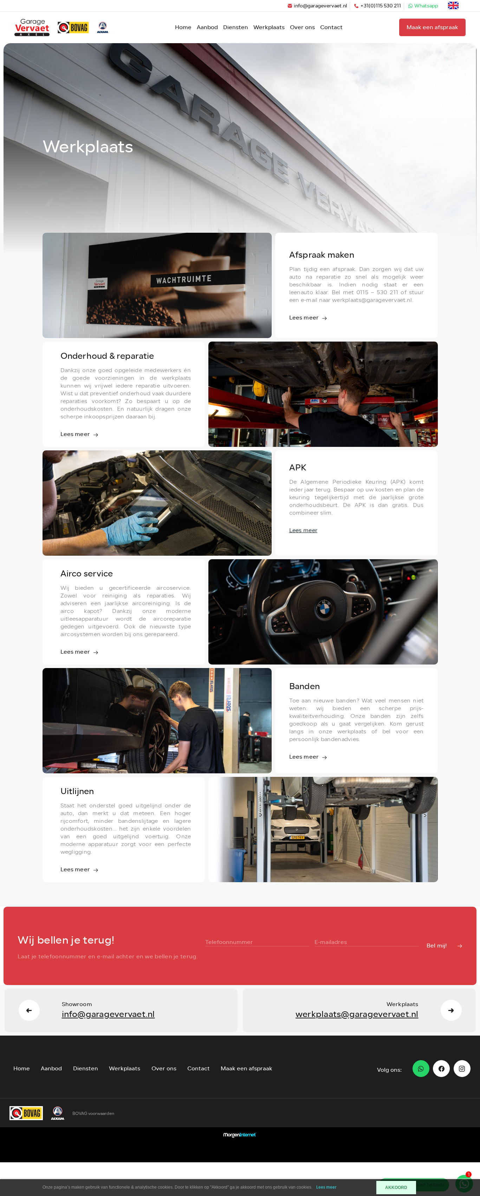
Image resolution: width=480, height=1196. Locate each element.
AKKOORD (396, 1187)
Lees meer (326, 1187)
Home (183, 27)
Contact (331, 27)
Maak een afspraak (432, 27)
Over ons (302, 27)
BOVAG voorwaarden (93, 1113)
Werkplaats (269, 27)
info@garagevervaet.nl (320, 5)
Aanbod (207, 27)
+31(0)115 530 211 (380, 5)
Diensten (235, 27)
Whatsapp (426, 5)
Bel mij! (437, 945)
